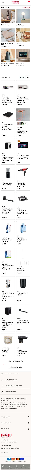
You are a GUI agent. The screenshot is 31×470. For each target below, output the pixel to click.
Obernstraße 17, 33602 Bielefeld (9, 442)
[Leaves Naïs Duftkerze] (8, 339)
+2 (25, 123)
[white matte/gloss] (19, 263)
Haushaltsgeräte (8, 64)
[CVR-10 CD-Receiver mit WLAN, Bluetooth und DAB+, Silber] (8, 87)
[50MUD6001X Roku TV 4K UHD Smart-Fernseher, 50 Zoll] (23, 145)
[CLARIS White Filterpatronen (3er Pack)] (8, 228)
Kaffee (18, 43)
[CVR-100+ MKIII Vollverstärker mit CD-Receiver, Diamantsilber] (23, 87)
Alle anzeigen (26, 7)
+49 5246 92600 (7, 445)
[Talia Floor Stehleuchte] (23, 253)
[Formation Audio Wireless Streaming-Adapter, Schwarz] (8, 114)
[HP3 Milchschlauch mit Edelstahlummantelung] (8, 283)
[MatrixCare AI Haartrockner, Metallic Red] (23, 173)
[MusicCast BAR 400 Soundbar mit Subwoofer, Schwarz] (8, 198)
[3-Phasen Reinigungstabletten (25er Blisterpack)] (8, 253)
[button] (28, 77)
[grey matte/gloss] (23, 263)
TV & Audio (20, 64)
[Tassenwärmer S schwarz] (23, 283)
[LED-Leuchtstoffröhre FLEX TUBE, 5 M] (23, 114)
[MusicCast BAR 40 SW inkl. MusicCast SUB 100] (23, 310)
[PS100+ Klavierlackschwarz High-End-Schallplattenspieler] (23, 198)
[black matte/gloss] (26, 263)
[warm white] (23, 123)
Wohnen (4, 24)
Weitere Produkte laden (16, 367)
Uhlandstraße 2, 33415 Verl (7, 440)
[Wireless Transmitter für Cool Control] (23, 339)
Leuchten (20, 24)
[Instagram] (2, 452)
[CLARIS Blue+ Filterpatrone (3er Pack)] (23, 228)
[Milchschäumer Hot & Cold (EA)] (8, 173)
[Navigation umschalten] (2, 2)
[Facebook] (4, 452)
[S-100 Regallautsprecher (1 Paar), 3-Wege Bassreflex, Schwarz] (8, 310)
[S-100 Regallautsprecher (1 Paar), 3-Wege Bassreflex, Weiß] (8, 145)
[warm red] (19, 123)
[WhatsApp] (7, 452)
